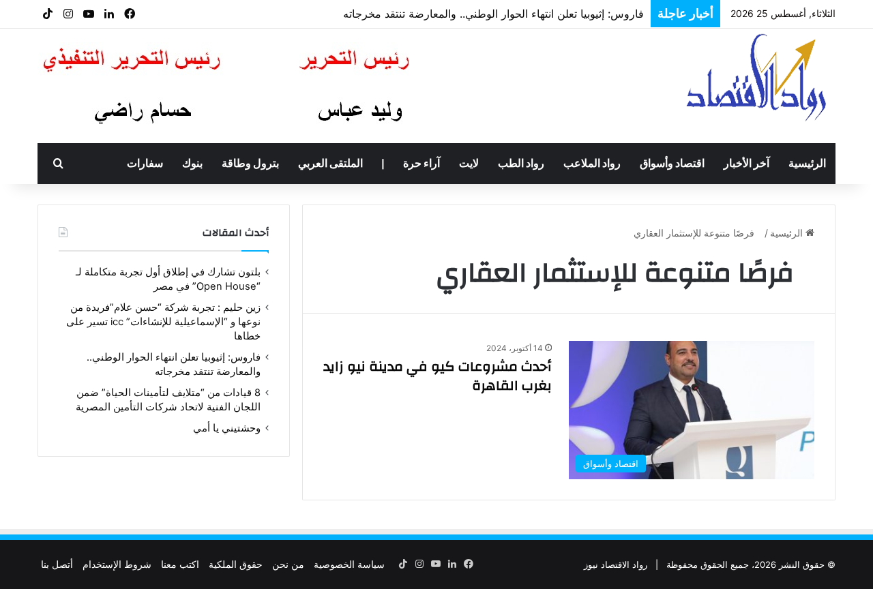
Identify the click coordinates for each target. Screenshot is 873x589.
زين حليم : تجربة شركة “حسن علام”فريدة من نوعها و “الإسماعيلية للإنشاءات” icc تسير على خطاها (163, 321)
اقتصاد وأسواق (672, 163)
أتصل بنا (57, 564)
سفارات (145, 163)
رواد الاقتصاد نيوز (615, 564)
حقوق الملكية (236, 564)
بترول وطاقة (250, 163)
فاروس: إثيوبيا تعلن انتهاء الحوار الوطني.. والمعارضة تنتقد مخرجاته (493, 13)
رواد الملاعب (592, 163)
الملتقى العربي (330, 163)
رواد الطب (521, 163)
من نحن (288, 564)
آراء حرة (421, 163)
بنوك (192, 163)
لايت (469, 163)
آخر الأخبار (746, 163)
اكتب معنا (180, 564)
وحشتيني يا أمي (227, 428)
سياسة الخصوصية (349, 564)
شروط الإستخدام (117, 564)
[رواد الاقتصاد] (758, 77)
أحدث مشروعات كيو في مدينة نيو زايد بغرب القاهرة (437, 376)
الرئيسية (807, 163)
